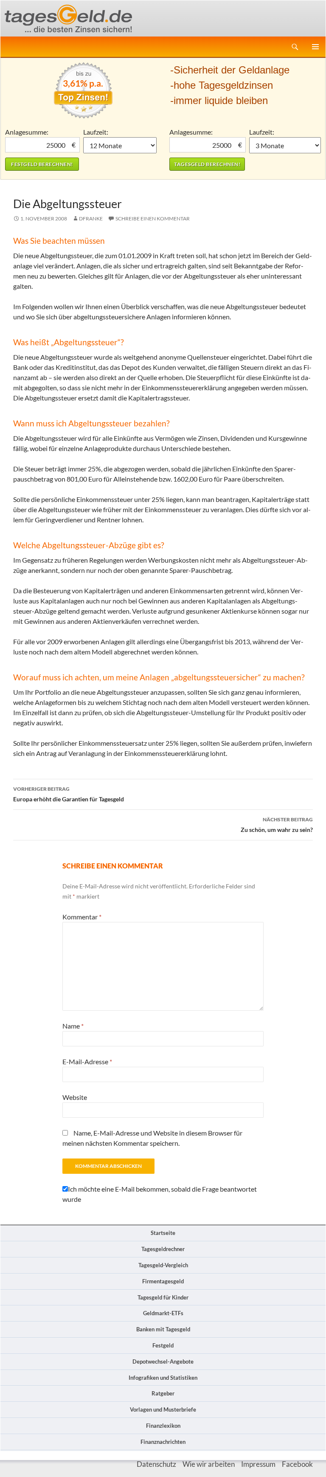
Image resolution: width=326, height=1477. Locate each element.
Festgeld (163, 1345)
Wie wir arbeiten (209, 1464)
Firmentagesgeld (163, 1281)
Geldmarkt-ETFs (163, 1313)
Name (73, 1026)
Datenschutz (156, 1464)
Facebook (297, 1464)
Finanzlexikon (163, 1425)
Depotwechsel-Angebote (163, 1361)
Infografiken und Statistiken (163, 1377)
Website (74, 1097)
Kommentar (81, 917)
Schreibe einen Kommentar (152, 218)
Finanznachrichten (163, 1441)
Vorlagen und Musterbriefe (163, 1409)
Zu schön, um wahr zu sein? (277, 824)
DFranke (91, 218)
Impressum (258, 1464)
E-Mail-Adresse (87, 1061)
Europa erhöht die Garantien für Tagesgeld (68, 794)
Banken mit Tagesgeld (163, 1329)
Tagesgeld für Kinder (163, 1297)
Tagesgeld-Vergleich (163, 1265)
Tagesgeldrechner (163, 1249)
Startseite (163, 1232)
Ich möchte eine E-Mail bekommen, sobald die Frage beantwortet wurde (159, 1194)
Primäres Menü (315, 47)
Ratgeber (163, 1393)
